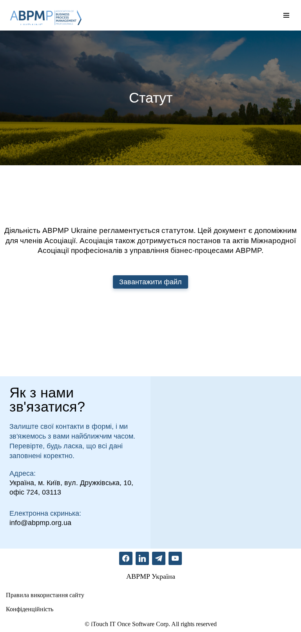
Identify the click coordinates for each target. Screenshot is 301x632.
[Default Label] (142, 557)
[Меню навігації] (286, 15)
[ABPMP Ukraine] (45, 15)
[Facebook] (125, 557)
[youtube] (175, 557)
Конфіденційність (29, 609)
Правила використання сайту (45, 595)
